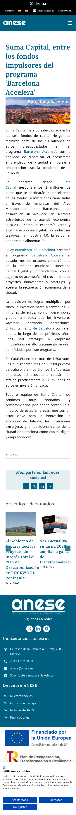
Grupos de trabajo (23, 730)
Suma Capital (16, 130)
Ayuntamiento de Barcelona (32, 250)
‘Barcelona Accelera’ (39, 151)
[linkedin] (38, 3)
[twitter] (31, 3)
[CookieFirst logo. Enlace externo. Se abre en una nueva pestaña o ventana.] (4, 767)
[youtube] (44, 3)
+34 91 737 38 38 (21, 688)
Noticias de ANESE (22, 737)
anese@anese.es (21, 695)
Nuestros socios (21, 722)
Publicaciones (19, 744)
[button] (8, 561)
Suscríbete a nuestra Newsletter (32, 702)
